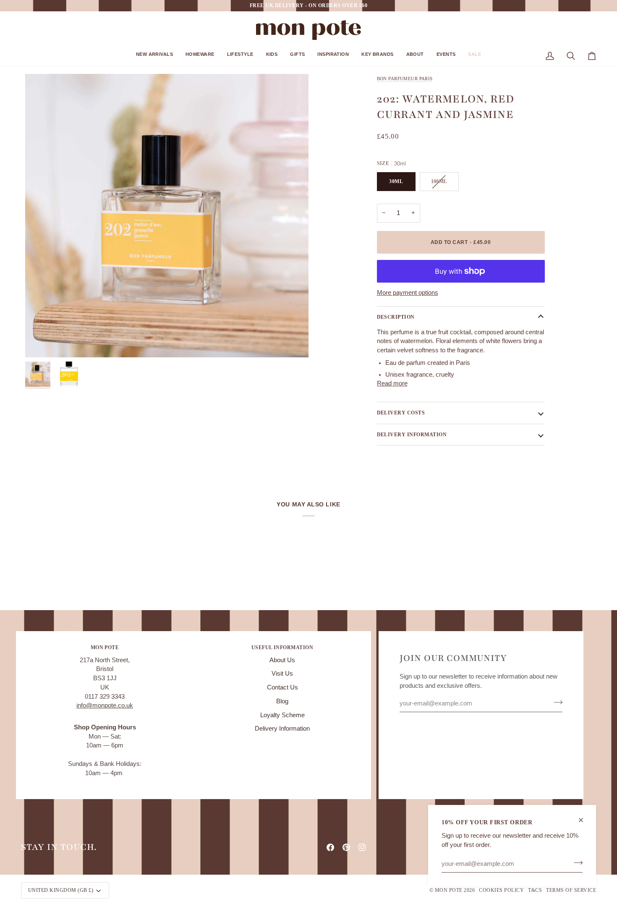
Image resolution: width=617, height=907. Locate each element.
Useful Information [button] (282, 647)
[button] (154, 57)
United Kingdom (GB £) (60, 890)
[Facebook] (330, 847)
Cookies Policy (501, 890)
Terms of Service (571, 890)
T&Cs (535, 890)
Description (396, 317)
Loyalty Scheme (282, 715)
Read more (392, 383)
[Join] (576, 862)
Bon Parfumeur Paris (405, 78)
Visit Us (282, 673)
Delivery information (412, 435)
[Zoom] (166, 215)
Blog (282, 701)
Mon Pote (449, 890)
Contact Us (282, 687)
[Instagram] (362, 847)
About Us (282, 660)
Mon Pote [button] (105, 647)
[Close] (584, 820)
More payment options (407, 292)
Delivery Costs (401, 413)
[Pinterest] (346, 847)
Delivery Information (282, 728)
